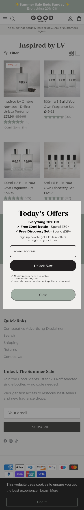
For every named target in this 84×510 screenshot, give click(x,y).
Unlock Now (43, 265)
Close (43, 294)
